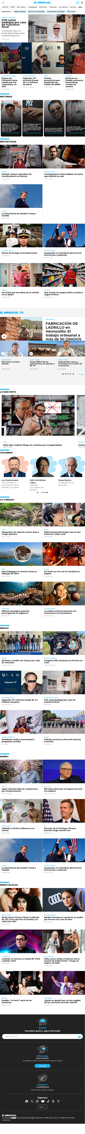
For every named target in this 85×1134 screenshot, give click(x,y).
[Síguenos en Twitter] (32, 1101)
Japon (4, 786)
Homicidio (68, 76)
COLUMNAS (6, 452)
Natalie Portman (50, 915)
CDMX (12, 7)
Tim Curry (71, 12)
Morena (4, 172)
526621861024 (42, 1058)
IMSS (5, 442)
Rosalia (4, 998)
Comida (4, 290)
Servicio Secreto (49, 250)
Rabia (3, 530)
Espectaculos (6, 915)
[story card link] (56, 28)
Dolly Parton (48, 956)
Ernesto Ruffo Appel (9, 17)
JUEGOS (5, 7)
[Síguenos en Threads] (53, 1101)
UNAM (46, 76)
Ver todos (81, 374)
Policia (46, 737)
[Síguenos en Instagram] (37, 1101)
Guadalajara (32, 7)
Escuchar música (49, 608)
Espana (46, 569)
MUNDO (4, 756)
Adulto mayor (6, 826)
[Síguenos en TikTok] (48, 1101)
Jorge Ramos (64, 480)
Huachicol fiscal (49, 172)
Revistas (73, 7)
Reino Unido (5, 608)
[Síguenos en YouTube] (42, 1101)
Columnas (53, 7)
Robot (46, 530)
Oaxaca (4, 658)
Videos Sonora (6, 360)
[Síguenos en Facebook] (26, 1101)
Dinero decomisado (50, 658)
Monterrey (43, 7)
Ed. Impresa (63, 7)
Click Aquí (42, 1066)
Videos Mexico (50, 319)
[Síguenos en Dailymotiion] (58, 1101)
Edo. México (21, 7)
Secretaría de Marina (9, 76)
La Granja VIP (6, 956)
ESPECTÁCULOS (9, 885)
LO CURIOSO (7, 499)
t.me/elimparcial (42, 1087)
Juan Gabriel (48, 998)
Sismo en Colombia (36, 12)
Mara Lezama (20, 12)
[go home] (42, 1115)
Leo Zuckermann (10, 480)
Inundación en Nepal (56, 12)
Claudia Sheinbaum (8, 737)
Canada (4, 211)
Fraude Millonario (29, 76)
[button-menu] (3, 2)
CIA (45, 826)
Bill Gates (47, 786)
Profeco (47, 290)
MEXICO (4, 628)
